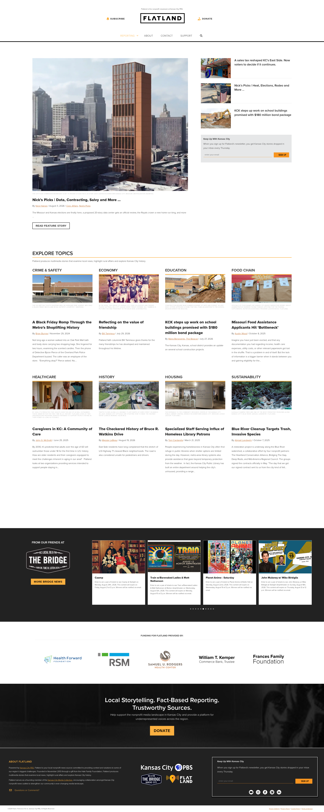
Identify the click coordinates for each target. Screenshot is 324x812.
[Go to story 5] (200, 609)
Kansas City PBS (27, 767)
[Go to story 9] (210, 609)
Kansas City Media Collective (60, 780)
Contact (167, 35)
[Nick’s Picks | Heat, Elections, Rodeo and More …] (216, 92)
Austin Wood (241, 333)
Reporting (127, 35)
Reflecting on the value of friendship (121, 324)
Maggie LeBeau (109, 440)
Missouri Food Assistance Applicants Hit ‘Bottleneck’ (255, 324)
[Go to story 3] (195, 609)
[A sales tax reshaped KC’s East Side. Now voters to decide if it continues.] (216, 67)
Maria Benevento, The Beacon (183, 338)
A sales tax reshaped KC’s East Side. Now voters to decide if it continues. (262, 62)
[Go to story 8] (208, 609)
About (148, 35)
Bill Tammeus (108, 333)
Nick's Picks (84, 205)
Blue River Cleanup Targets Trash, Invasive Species (261, 431)
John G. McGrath (44, 440)
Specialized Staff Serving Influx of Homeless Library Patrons (194, 431)
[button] (137, 35)
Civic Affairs (72, 205)
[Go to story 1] (190, 609)
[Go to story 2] (193, 609)
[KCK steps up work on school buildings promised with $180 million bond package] (216, 118)
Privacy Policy (285, 809)
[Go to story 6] (203, 609)
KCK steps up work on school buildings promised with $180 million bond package (262, 112)
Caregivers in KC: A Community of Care (62, 431)
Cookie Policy (295, 809)
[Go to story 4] (198, 609)
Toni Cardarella (175, 440)
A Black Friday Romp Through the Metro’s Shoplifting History (62, 324)
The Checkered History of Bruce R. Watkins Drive (129, 431)
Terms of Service (307, 809)
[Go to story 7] (205, 609)
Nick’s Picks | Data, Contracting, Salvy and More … (76, 199)
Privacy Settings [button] (274, 809)
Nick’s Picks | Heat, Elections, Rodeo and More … (261, 87)
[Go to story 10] (213, 609)
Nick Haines (41, 205)
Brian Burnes (42, 333)
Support (186, 35)
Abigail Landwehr (243, 440)
